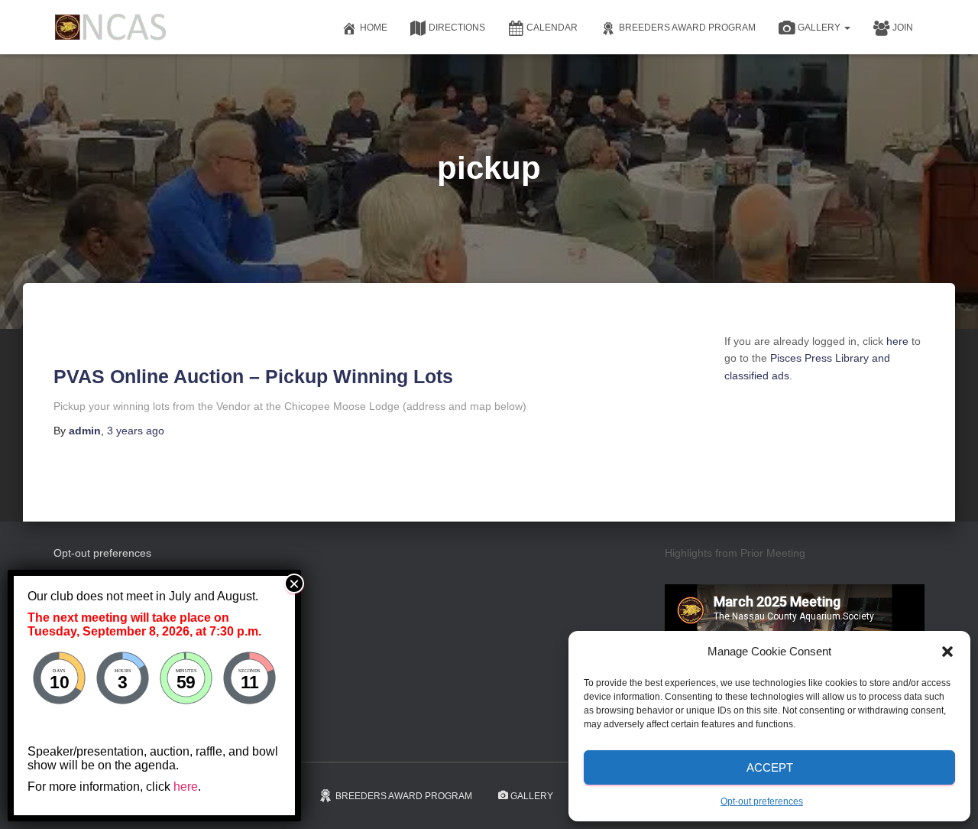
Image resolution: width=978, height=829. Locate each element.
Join (902, 27)
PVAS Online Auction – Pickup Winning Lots (253, 376)
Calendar (552, 27)
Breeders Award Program (687, 27)
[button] (947, 651)
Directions (457, 27)
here (897, 341)
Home (373, 27)
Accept (769, 767)
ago (135, 430)
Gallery (820, 27)
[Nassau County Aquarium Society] (111, 27)
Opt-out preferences (762, 801)
